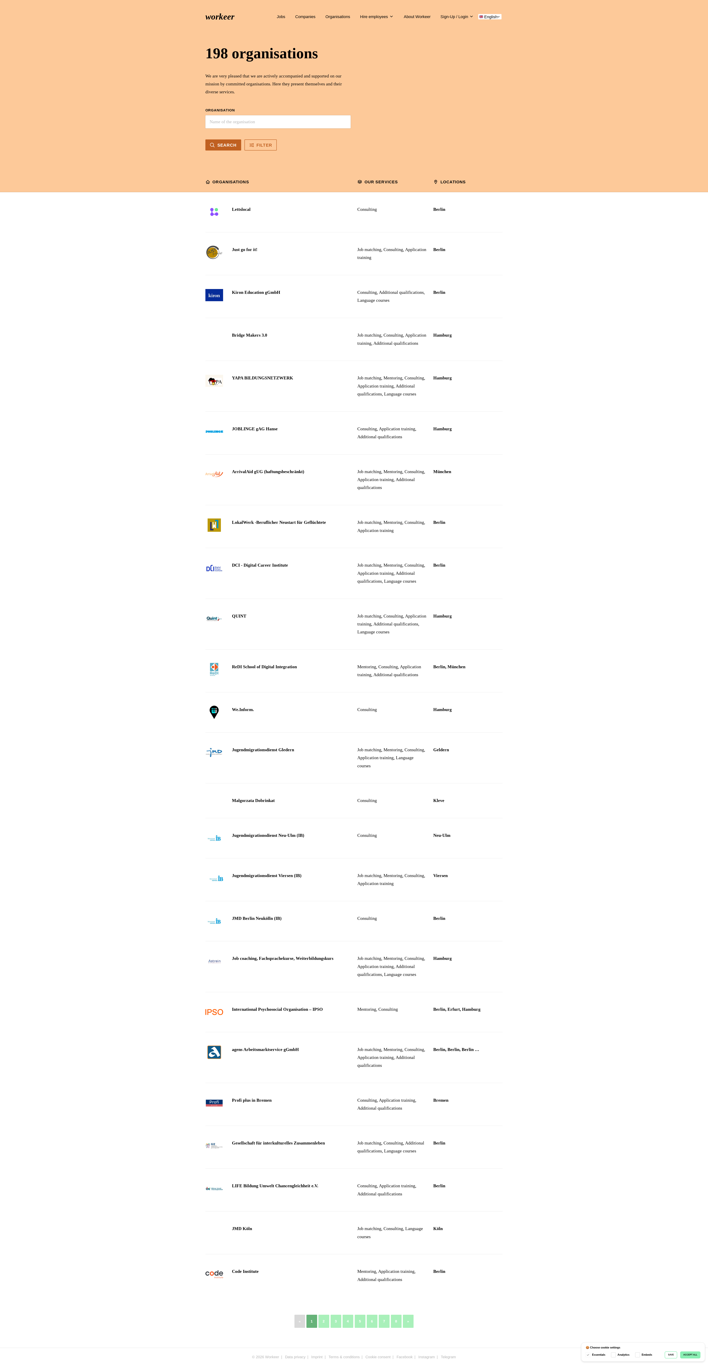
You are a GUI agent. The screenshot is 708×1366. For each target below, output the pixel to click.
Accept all (690, 1354)
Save (671, 1354)
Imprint (317, 1357)
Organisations (337, 16)
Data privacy (295, 1357)
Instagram (426, 1357)
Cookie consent (378, 1357)
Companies (305, 16)
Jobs (281, 16)
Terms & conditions (344, 1357)
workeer (219, 16)
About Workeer (417, 16)
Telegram (448, 1357)
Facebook (405, 1357)
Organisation (220, 110)
